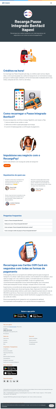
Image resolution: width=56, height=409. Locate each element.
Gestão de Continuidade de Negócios (11, 362)
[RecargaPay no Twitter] (10, 381)
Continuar (51, 405)
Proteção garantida (33, 342)
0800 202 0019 (7, 330)
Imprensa (5, 342)
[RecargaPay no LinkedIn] (14, 381)
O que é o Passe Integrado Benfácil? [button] (14, 220)
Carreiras (5, 340)
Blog (4, 344)
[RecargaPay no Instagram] (7, 381)
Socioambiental (6, 358)
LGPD (4, 354)
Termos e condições (33, 338)
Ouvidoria (5, 328)
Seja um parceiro (32, 340)
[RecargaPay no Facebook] (4, 381)
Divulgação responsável (8, 360)
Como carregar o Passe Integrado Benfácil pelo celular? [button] (19, 227)
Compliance (5, 348)
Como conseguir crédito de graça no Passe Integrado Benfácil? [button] (21, 230)
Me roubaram (6, 333)
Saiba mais (7, 165)
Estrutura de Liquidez (7, 350)
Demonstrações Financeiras (9, 356)
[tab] (28, 220)
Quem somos (6, 338)
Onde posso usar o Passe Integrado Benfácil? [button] (16, 223)
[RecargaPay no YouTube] (17, 381)
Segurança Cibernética (8, 352)
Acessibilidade (32, 344)
